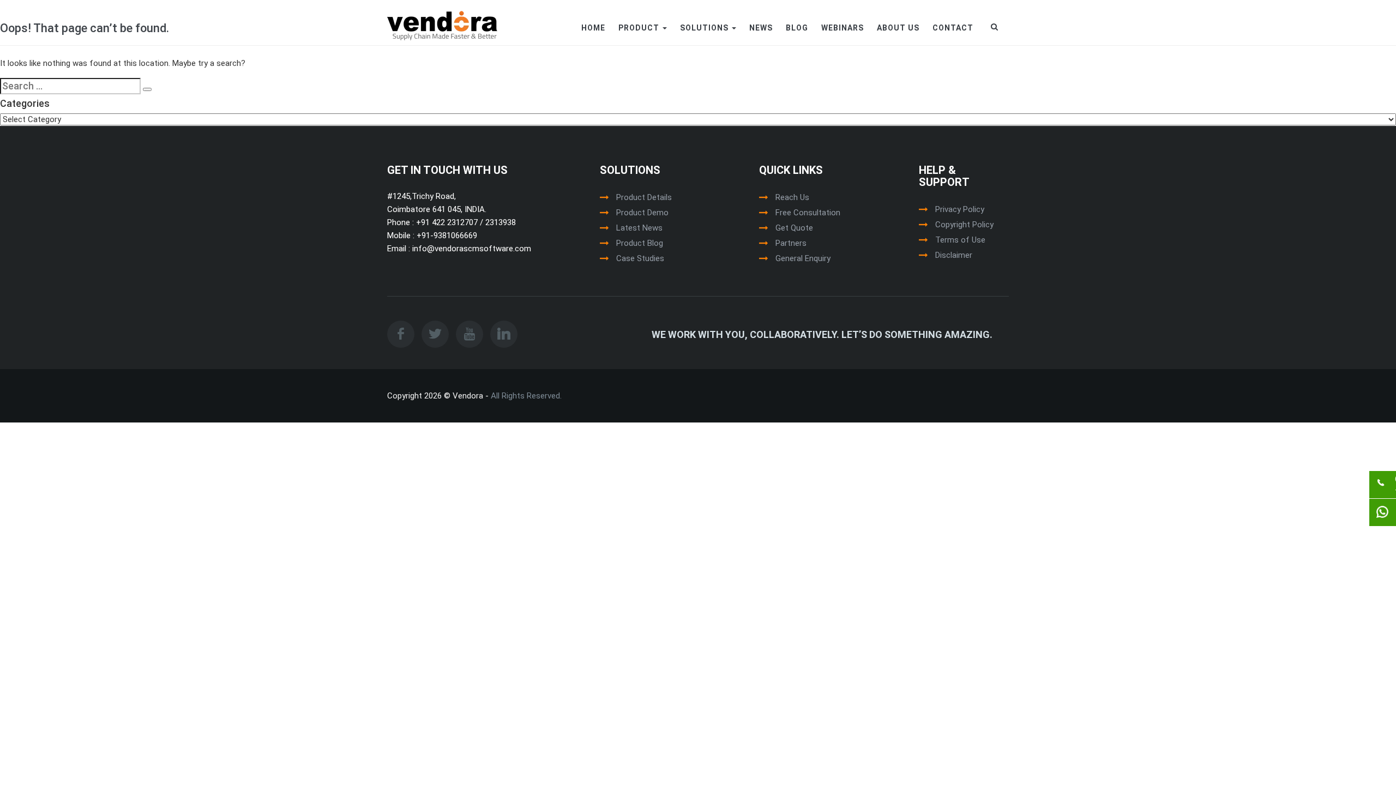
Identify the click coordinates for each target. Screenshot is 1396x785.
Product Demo (642, 213)
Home (593, 27)
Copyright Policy (964, 225)
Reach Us (792, 197)
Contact (952, 27)
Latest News (639, 228)
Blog (797, 27)
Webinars (842, 27)
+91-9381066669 (445, 235)
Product (639, 27)
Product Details (644, 197)
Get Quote (794, 228)
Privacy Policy (959, 209)
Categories (25, 103)
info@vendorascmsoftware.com (470, 248)
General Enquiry (803, 258)
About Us (898, 27)
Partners (791, 243)
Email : (398, 248)
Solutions (705, 27)
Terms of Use (960, 240)
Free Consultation (807, 213)
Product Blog (639, 243)
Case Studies (640, 258)
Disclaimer (953, 255)
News (761, 27)
